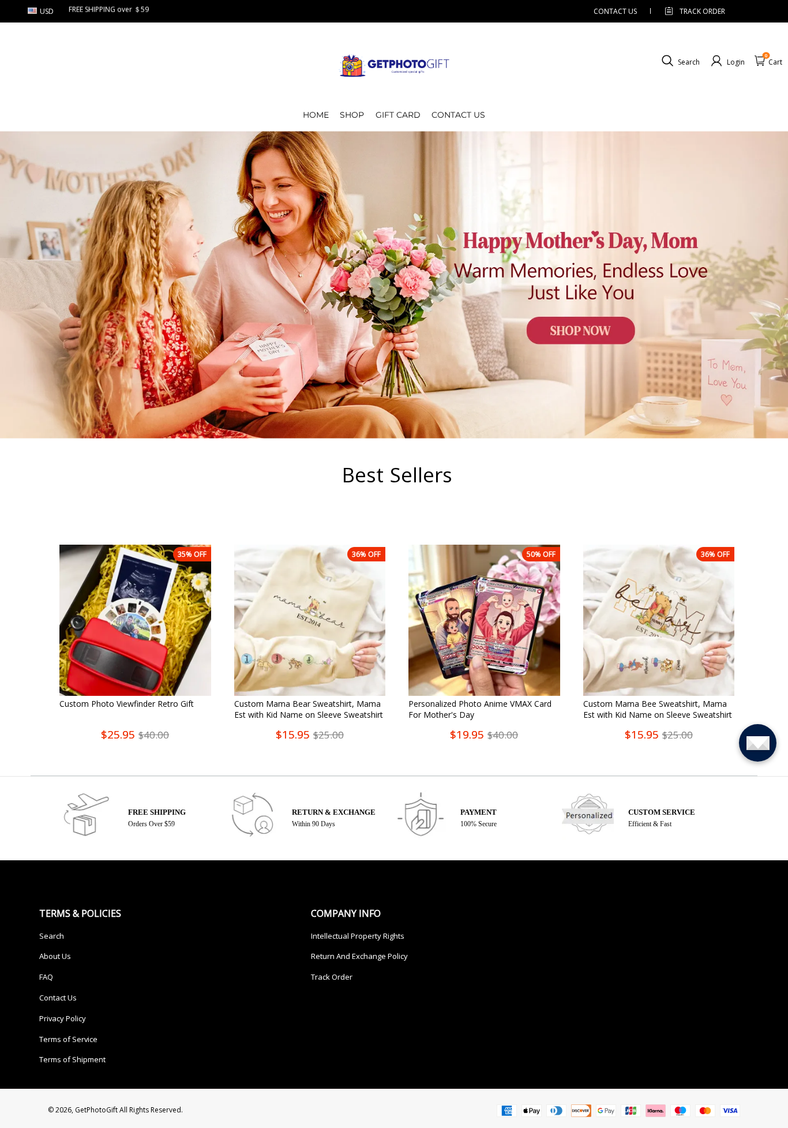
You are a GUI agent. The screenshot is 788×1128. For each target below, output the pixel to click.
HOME (316, 115)
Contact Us (58, 997)
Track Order (702, 11)
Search (51, 936)
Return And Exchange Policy (359, 956)
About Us (55, 956)
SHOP (352, 115)
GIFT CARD (398, 115)
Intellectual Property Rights (357, 936)
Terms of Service (68, 1039)
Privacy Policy (62, 1018)
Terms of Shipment (72, 1059)
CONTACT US (615, 11)
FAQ (46, 977)
